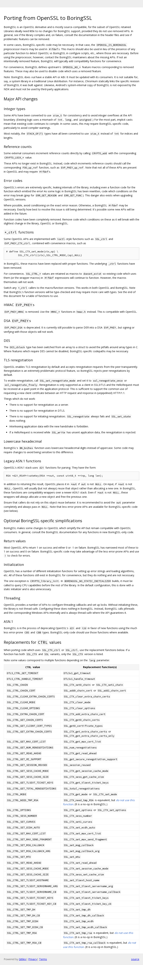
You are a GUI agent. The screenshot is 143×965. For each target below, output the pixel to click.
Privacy (32, 959)
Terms (43, 959)
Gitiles (22, 959)
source (135, 959)
